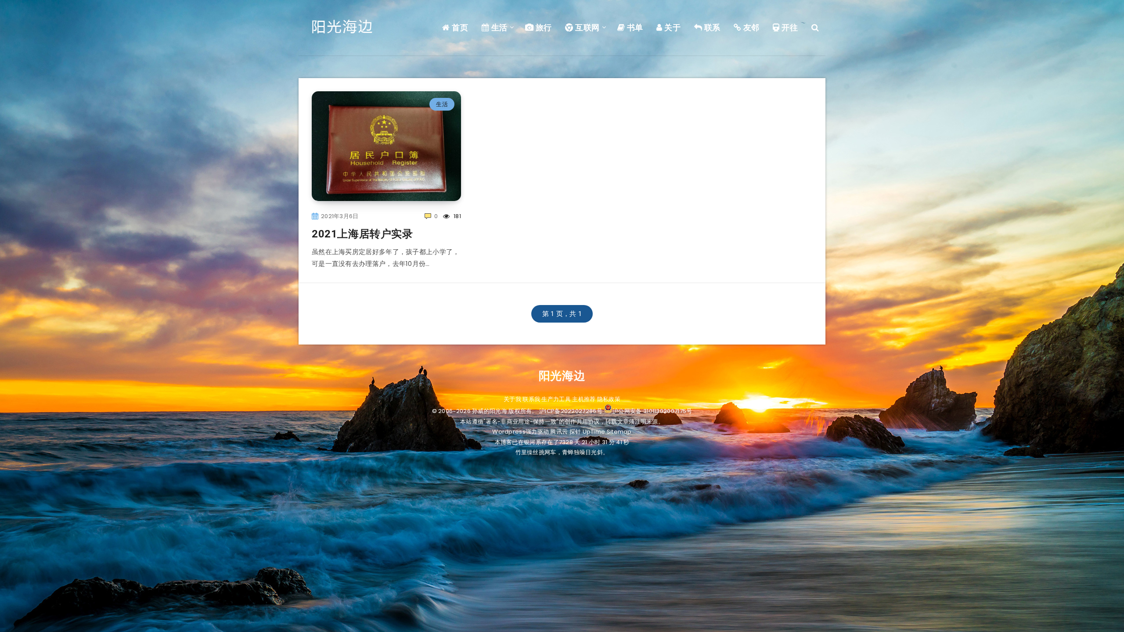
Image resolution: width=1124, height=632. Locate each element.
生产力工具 (556, 399)
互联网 (586, 27)
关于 (672, 27)
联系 (711, 27)
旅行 (542, 27)
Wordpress (509, 431)
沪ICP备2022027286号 (570, 411)
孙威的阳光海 (489, 411)
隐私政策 (608, 399)
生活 (498, 27)
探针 (575, 431)
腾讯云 (559, 431)
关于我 (512, 399)
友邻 (750, 27)
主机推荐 (583, 399)
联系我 (531, 399)
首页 (459, 27)
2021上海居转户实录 (362, 234)
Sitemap (619, 431)
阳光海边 (562, 375)
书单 (634, 27)
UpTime (594, 431)
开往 (789, 27)
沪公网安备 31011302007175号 (652, 411)
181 (456, 216)
